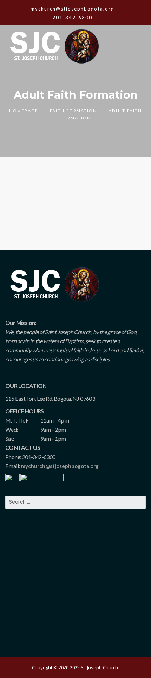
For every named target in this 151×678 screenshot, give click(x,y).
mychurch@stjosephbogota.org (60, 466)
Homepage (23, 110)
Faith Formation (73, 110)
